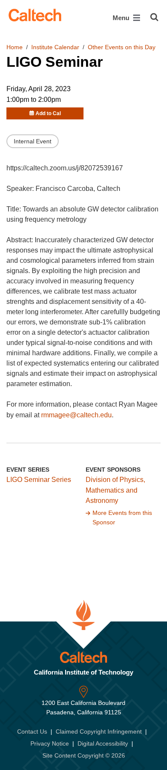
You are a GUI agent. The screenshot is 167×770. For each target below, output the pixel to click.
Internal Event (32, 141)
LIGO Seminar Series (38, 479)
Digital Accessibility (103, 743)
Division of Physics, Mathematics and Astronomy (115, 490)
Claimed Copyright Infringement (99, 731)
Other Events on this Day (121, 47)
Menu (122, 17)
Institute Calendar (55, 47)
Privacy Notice (49, 743)
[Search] (154, 17)
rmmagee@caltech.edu (76, 415)
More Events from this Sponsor (122, 517)
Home (14, 47)
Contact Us (32, 731)
